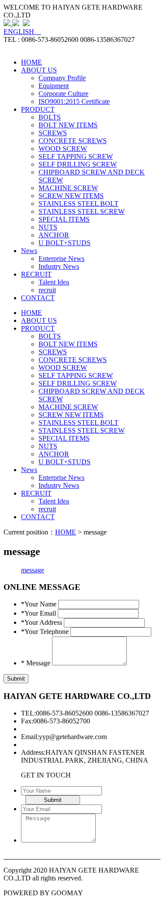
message (32, 570)
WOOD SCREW (62, 148)
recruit (47, 290)
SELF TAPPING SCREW (75, 156)
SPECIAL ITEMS (64, 219)
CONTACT (38, 297)
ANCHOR (53, 235)
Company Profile (62, 78)
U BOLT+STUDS (64, 243)
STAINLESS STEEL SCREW (81, 211)
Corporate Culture (63, 93)
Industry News (58, 266)
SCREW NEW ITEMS (71, 195)
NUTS (47, 227)
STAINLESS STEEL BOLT (78, 203)
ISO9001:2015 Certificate (74, 101)
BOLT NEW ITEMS (68, 125)
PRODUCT (38, 109)
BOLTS (49, 117)
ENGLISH (22, 31)
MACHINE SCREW (68, 188)
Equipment (53, 85)
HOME (31, 62)
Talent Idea (53, 282)
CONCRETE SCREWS (72, 140)
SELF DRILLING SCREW (77, 164)
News (29, 250)
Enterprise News (61, 258)
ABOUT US (39, 70)
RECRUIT (36, 274)
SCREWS (52, 133)
